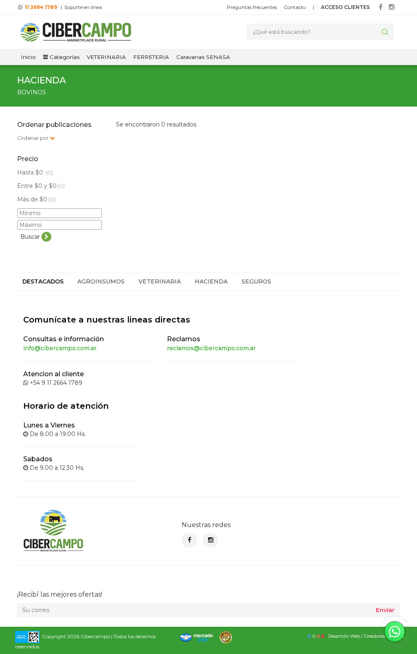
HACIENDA (211, 281)
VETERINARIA (106, 57)
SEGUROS (256, 281)
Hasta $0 (35, 172)
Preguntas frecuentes (252, 7)
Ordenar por (33, 138)
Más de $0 (36, 199)
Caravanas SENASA (203, 57)
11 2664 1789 (41, 7)
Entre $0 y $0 (41, 186)
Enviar (385, 610)
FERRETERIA (151, 57)
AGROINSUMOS (101, 281)
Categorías (63, 57)
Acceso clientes (345, 7)
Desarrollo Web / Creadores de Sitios (366, 636)
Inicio (28, 57)
